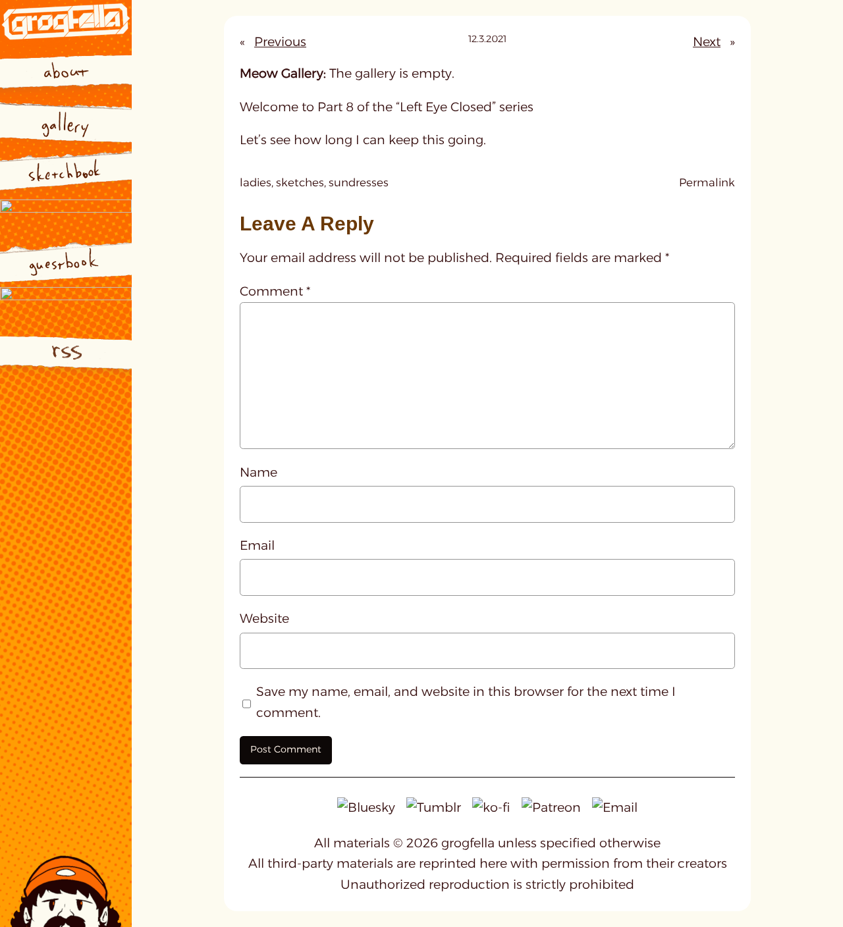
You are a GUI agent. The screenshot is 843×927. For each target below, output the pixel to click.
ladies (255, 182)
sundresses (359, 182)
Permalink (707, 183)
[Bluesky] (366, 806)
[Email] (614, 806)
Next (707, 41)
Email (257, 545)
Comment (275, 291)
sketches (300, 182)
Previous (280, 41)
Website (264, 618)
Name (258, 472)
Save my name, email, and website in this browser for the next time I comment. (466, 701)
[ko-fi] (491, 806)
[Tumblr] (433, 806)
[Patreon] (551, 806)
